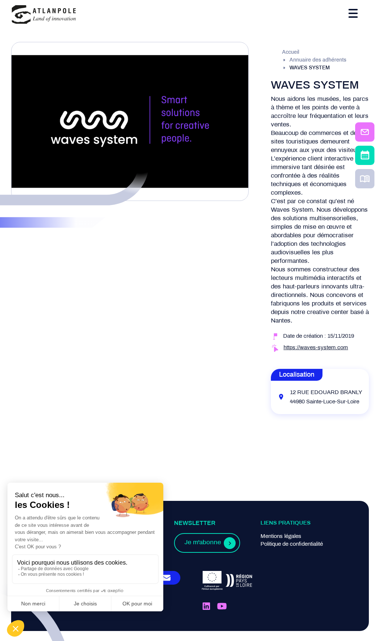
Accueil (290, 52)
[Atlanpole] (43, 15)
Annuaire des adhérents (317, 60)
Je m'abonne (202, 543)
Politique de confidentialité (292, 544)
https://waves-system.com (316, 347)
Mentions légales (281, 536)
